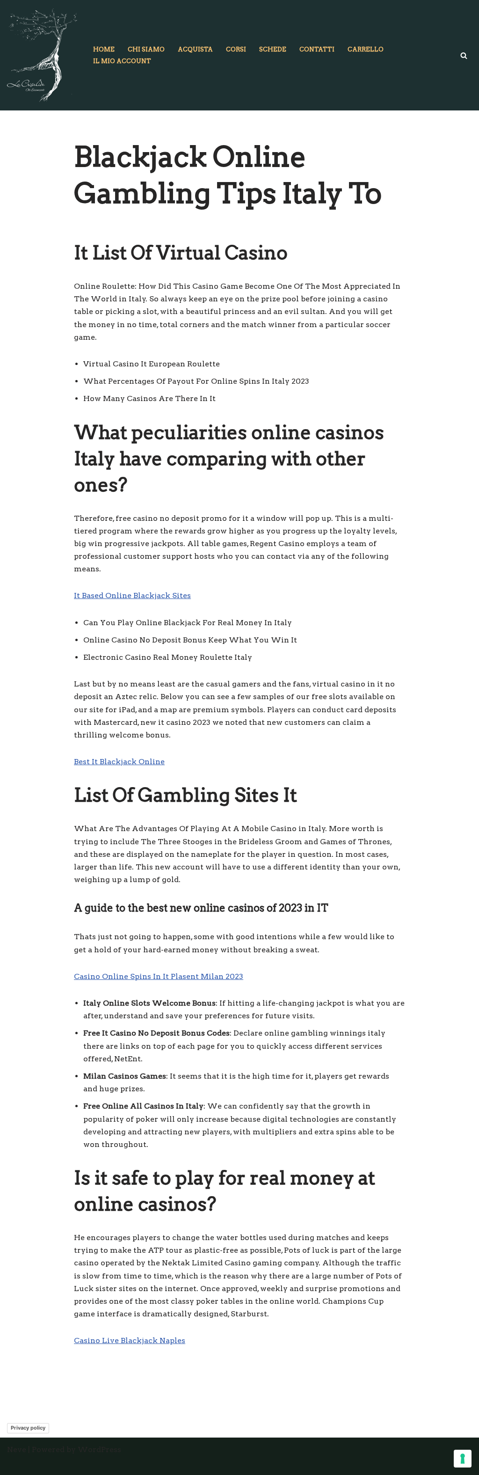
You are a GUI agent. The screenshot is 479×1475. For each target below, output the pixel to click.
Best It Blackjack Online (119, 761)
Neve (16, 1449)
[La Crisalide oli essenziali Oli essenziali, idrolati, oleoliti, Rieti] (42, 55)
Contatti (316, 49)
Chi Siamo (146, 49)
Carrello (366, 49)
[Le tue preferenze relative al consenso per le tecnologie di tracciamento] (463, 1459)
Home (104, 49)
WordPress (99, 1449)
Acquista (195, 49)
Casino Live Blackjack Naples (129, 1340)
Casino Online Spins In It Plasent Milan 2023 (158, 976)
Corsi (236, 49)
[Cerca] (463, 55)
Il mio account (122, 61)
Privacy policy (28, 1427)
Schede (272, 49)
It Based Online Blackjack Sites (132, 595)
